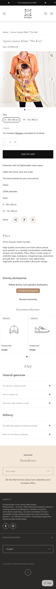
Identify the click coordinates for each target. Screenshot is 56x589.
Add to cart (28, 154)
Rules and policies (11, 537)
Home (5, 32)
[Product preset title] (14, 329)
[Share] (15, 220)
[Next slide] (52, 79)
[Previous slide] (4, 79)
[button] (24, 109)
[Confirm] (49, 471)
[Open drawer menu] (4, 14)
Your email (10, 471)
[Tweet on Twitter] (33, 220)
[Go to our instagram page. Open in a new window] (13, 526)
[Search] (46, 14)
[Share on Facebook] (24, 220)
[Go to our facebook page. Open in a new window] (6, 526)
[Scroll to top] (28, 572)
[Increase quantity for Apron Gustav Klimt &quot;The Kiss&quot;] (15, 142)
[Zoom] (52, 56)
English (10, 549)
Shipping (19, 133)
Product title (6, 346)
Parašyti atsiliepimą (28, 290)
